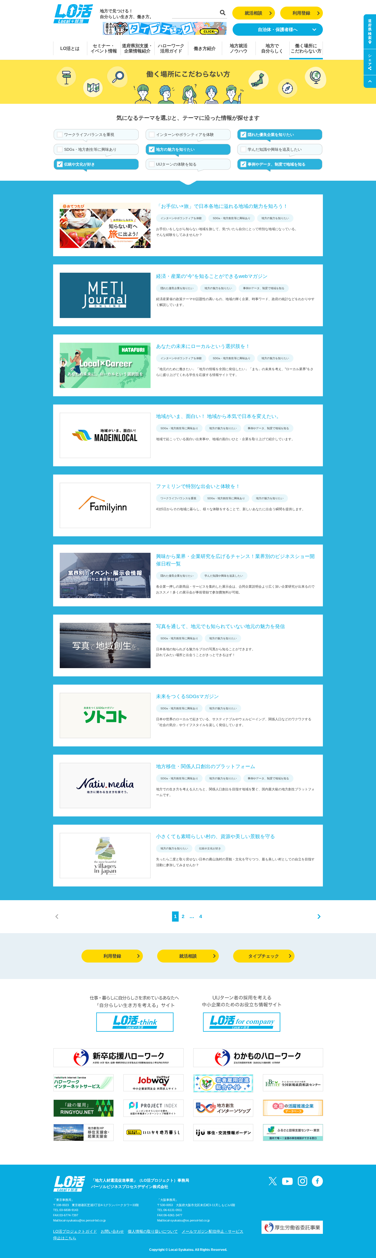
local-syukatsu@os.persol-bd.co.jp (82, 1220)
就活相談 (253, 13)
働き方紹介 (205, 48)
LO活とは (70, 48)
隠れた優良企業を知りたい (271, 134)
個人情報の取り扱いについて (153, 1231)
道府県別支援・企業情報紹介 (137, 48)
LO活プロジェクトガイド (75, 1231)
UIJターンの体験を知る (176, 164)
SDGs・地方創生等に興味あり (90, 149)
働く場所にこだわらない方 (306, 48)
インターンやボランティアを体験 (185, 134)
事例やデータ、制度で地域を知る (277, 164)
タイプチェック (263, 956)
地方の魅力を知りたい (175, 149)
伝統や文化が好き (79, 164)
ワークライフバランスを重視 (89, 134)
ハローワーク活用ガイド (171, 48)
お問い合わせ (112, 1231)
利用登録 (301, 13)
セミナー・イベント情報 (104, 48)
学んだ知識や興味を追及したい (275, 149)
